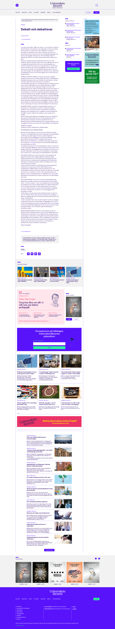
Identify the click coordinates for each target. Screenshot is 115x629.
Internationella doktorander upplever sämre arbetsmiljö (70, 372)
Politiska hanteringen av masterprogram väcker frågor (72, 281)
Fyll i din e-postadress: (38, 340)
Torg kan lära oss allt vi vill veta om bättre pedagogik (31, 305)
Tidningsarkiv (20, 613)
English (19, 619)
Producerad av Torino (20, 625)
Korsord (19, 615)
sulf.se (74, 606)
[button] (28, 253)
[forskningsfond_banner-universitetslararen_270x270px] (92, 50)
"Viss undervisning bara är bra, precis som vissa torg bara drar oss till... (70, 408)
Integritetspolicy (21, 617)
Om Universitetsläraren (23, 608)
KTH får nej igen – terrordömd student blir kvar (47, 403)
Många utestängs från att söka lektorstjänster (55, 315)
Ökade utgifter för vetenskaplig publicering (27, 403)
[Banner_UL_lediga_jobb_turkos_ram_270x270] (92, 66)
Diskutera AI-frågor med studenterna (38, 513)
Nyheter (18, 12)
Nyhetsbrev (20, 611)
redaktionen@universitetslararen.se (40, 321)
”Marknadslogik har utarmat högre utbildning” (25, 280)
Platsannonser (57, 12)
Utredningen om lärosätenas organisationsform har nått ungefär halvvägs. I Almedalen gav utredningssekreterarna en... (48, 377)
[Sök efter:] (97, 5)
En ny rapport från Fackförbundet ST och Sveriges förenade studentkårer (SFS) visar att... (70, 377)
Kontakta (19, 606)
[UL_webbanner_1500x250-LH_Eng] (49, 426)
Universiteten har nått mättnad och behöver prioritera (39, 316)
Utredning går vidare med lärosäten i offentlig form (49, 372)
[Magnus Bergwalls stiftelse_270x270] (92, 34)
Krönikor (43, 12)
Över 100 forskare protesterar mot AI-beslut (57, 280)
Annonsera (19, 610)
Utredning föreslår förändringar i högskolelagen (40, 280)
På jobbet (36, 12)
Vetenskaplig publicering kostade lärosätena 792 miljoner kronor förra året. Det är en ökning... (26, 408)
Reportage (24, 12)
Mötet (30, 12)
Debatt (49, 12)
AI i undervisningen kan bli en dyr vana (38, 477)
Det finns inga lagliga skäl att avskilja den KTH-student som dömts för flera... (49, 408)
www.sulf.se (32, 142)
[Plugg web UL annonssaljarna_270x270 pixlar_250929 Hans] (92, 83)
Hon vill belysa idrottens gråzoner (37, 501)
